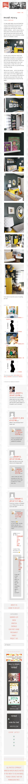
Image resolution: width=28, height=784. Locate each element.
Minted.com (14, 708)
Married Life (14, 617)
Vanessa (14, 623)
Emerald (17, 375)
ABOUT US (14, 605)
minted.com (14, 726)
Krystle (11, 393)
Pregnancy (14, 632)
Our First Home (14, 629)
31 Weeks (20, 372)
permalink (20, 376)
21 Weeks (20, 331)
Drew (14, 620)
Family (14, 635)
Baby (15, 375)
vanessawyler (9, 376)
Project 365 (14, 638)
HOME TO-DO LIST (14, 608)
